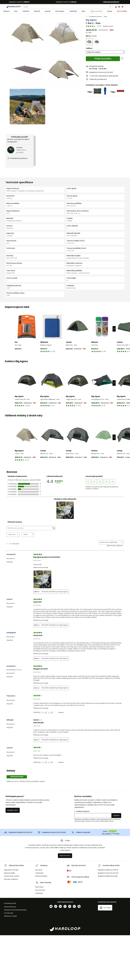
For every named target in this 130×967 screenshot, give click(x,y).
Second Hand (97, 11)
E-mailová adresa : (82, 811)
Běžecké (37, 11)
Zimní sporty (59, 11)
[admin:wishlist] (122, 58)
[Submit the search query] (110, 7)
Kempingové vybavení (95, 16)
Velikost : (89, 48)
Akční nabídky (122, 11)
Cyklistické (73, 11)
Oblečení (6, 11)
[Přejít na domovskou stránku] (87, 16)
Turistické (25, 11)
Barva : (91, 36)
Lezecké (47, 11)
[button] (27, 33)
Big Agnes (91, 20)
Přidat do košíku (102, 59)
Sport (83, 11)
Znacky (109, 11)
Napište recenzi (108, 26)
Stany (105, 16)
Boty (15, 11)
